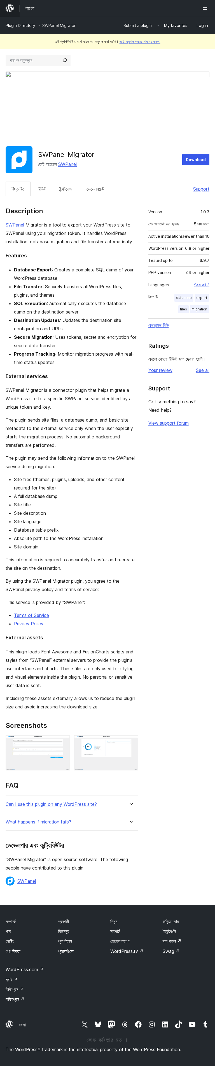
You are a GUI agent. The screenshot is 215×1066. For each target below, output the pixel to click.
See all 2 (201, 285)
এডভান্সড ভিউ (158, 325)
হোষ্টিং (10, 941)
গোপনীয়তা (13, 951)
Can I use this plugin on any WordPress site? (51, 804)
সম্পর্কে (11, 921)
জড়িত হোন (171, 921)
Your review (160, 370)
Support (201, 189)
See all (202, 370)
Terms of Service (31, 615)
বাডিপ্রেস (15, 999)
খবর (8, 931)
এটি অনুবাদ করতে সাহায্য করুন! (140, 41)
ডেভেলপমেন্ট (95, 189)
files (183, 309)
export (201, 298)
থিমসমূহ (63, 931)
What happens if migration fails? (38, 822)
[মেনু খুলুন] (206, 8)
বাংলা (22, 1025)
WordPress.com (25, 969)
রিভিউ (42, 189)
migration (199, 309)
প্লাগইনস (65, 941)
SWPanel (67, 164)
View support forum (168, 423)
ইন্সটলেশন (66, 189)
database (184, 298)
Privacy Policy (28, 623)
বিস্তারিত (18, 189)
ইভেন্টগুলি (169, 931)
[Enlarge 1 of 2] (62, 743)
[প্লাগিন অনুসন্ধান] (65, 60)
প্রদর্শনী (63, 921)
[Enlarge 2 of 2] (130, 743)
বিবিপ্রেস (15, 989)
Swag (171, 951)
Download (196, 159)
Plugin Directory (20, 25)
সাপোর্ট (115, 931)
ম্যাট (12, 979)
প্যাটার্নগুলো (66, 951)
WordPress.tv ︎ (127, 951)
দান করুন (172, 941)
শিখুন (113, 921)
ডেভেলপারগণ (119, 941)
